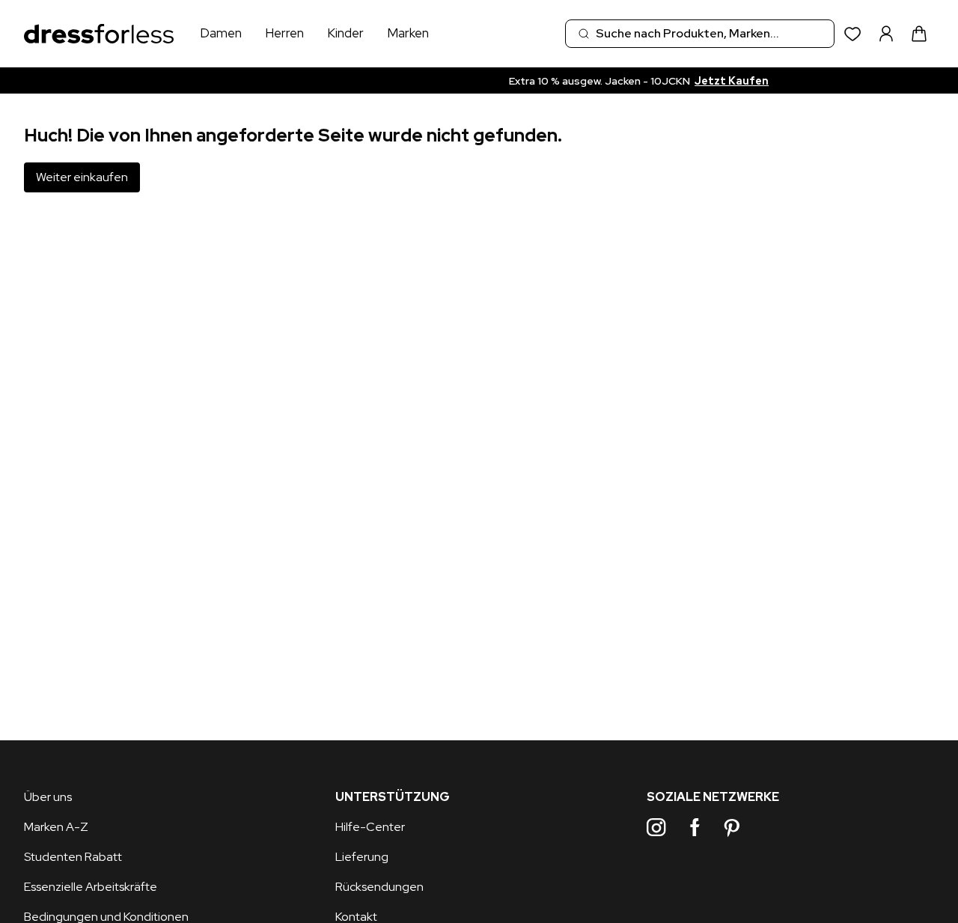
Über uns (48, 797)
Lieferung (361, 857)
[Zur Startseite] (99, 34)
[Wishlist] (853, 34)
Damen (221, 33)
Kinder (345, 33)
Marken (408, 33)
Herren (284, 33)
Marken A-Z (56, 827)
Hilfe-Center (370, 827)
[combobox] (700, 33)
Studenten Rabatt (73, 857)
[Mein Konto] (886, 34)
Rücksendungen (379, 887)
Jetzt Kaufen (618, 81)
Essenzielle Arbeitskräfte (90, 887)
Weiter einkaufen (82, 177)
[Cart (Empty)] (919, 34)
